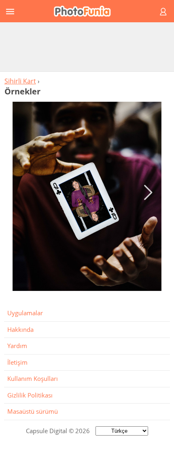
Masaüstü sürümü (32, 411)
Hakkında (20, 329)
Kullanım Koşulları (32, 378)
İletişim (17, 362)
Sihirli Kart (20, 81)
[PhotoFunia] (85, 11)
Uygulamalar (25, 313)
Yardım (17, 346)
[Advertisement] (87, 46)
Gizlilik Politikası (30, 395)
